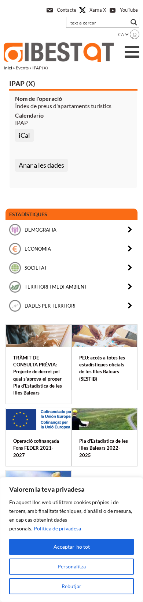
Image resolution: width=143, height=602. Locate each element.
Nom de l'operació (38, 98)
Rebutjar (71, 586)
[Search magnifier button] (134, 22)
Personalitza (72, 566)
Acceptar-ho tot (72, 547)
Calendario (29, 115)
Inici (8, 68)
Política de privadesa (57, 528)
